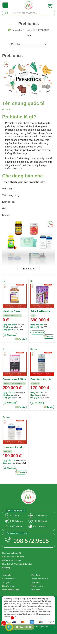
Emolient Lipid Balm (12, 447)
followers (16, 521)
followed (40, 521)
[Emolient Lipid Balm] (15, 432)
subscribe (40, 515)
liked (14, 515)
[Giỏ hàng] (50, 5)
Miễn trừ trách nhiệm (11, 560)
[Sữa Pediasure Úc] (42, 296)
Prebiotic (7, 109)
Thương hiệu (37, 586)
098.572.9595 (31, 541)
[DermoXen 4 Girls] (15, 364)
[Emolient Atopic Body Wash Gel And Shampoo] (42, 364)
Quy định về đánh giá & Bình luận (17, 564)
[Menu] (5, 5)
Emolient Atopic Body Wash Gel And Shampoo (41, 379)
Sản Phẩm (35, 575)
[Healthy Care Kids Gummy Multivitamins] (15, 296)
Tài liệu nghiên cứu (39, 578)
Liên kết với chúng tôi (15, 511)
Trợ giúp (6, 582)
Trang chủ (17, 30)
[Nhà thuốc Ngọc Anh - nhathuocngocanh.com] (28, 5)
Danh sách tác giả (10, 590)
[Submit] (6, 13)
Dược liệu (35, 582)
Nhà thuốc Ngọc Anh (38, 626)
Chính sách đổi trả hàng (13, 556)
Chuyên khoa (8, 586)
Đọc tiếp (27, 268)
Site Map (6, 567)
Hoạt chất (30, 30)
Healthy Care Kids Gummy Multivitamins (11, 311)
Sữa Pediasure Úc (40, 311)
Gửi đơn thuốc (8, 578)
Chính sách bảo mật (11, 553)
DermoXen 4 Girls (14, 379)
